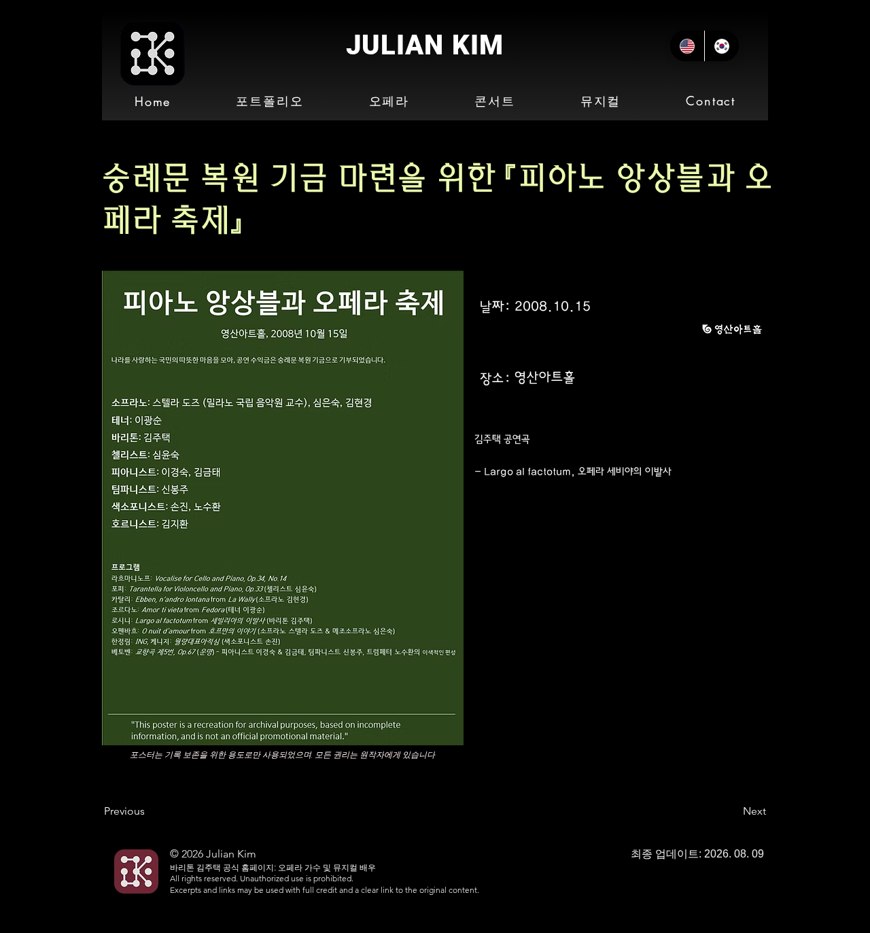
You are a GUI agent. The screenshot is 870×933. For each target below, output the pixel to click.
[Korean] (721, 46)
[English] (687, 46)
